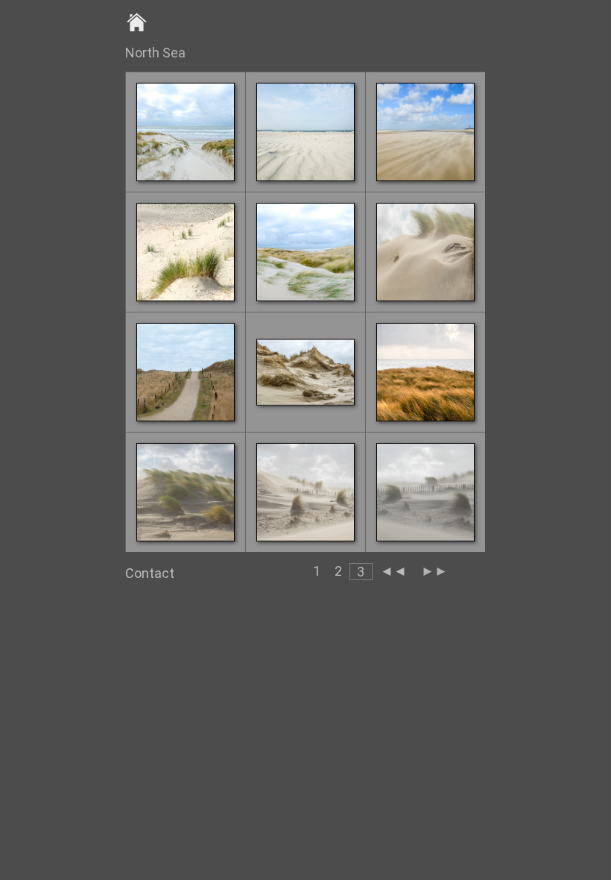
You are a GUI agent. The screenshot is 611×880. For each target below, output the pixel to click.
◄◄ (393, 571)
